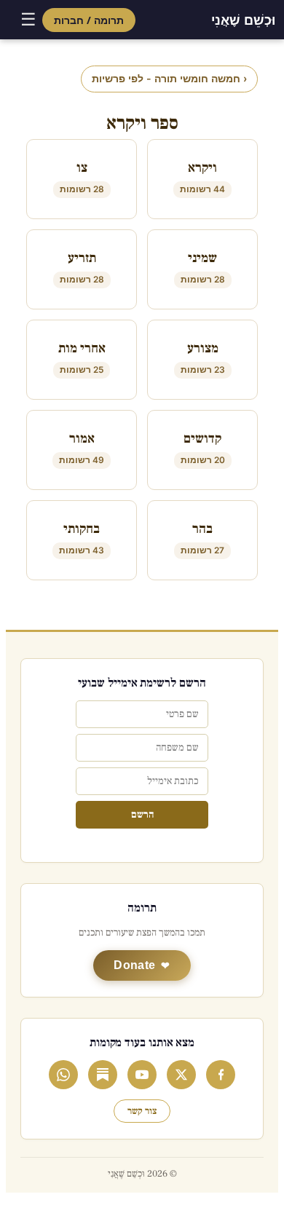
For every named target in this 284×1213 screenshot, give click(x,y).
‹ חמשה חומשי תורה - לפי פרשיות (169, 78)
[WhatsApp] (63, 1074)
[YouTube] (142, 1074)
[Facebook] (220, 1074)
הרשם (142, 814)
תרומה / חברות (89, 20)
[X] (181, 1074)
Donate (134, 965)
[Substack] (102, 1074)
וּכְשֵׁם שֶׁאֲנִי (243, 19)
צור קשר (142, 1111)
